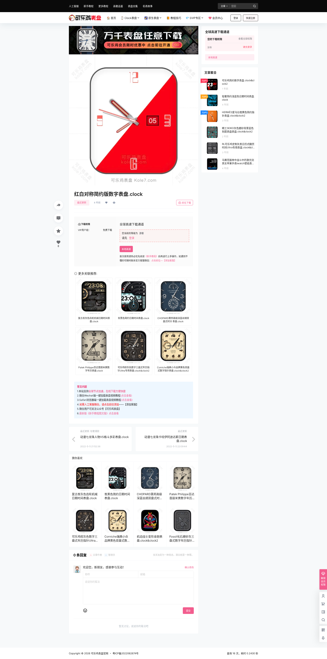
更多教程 (103, 6)
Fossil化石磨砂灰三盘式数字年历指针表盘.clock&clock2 (182, 540)
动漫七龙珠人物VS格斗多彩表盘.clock (104, 437)
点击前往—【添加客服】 (163, 260)
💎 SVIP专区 (193, 18)
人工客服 (74, 6)
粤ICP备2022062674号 (126, 653)
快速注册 (250, 18)
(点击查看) (126, 395)
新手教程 (88, 6)
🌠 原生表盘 (151, 18)
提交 (188, 610)
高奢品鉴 (118, 6)
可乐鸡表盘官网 (99, 653)
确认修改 (189, 567)
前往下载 (186, 202)
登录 (236, 18)
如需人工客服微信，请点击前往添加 (99, 404)
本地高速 (126, 249)
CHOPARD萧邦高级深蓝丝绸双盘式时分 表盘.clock (149, 498)
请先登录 (247, 47)
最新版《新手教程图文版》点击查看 (99, 413)
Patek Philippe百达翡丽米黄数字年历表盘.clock (182, 498)
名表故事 (148, 6)
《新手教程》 (151, 256)
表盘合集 (133, 6)
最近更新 (81, 202)
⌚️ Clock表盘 (129, 18)
